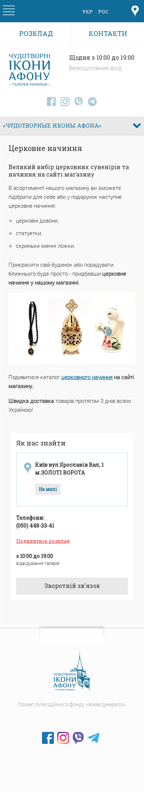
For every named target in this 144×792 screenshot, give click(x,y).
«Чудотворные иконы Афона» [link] (52, 125)
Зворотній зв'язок (72, 586)
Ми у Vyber (78, 101)
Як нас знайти (41, 442)
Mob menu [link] (9, 11)
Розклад (36, 33)
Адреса (135, 11)
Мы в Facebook (48, 738)
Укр (87, 11)
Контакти (108, 33)
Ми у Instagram (65, 101)
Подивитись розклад (43, 541)
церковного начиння (87, 377)
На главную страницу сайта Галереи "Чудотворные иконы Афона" (72, 671)
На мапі (48, 489)
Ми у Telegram (92, 101)
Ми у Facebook (51, 101)
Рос (103, 11)
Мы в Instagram (63, 738)
